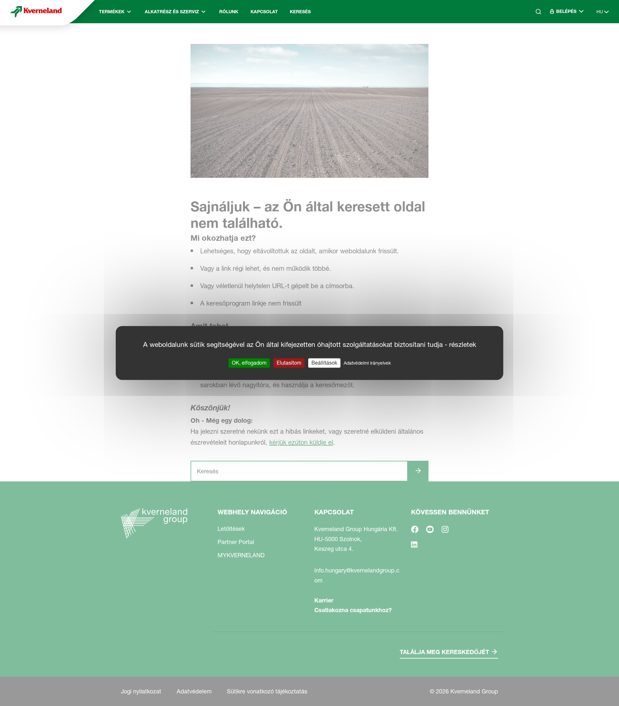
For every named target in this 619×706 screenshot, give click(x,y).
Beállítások (324, 362)
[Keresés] (534, 39)
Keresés (300, 12)
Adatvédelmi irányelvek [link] (367, 363)
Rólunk (228, 12)
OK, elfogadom (249, 362)
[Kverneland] (36, 11)
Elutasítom (289, 362)
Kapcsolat (264, 12)
